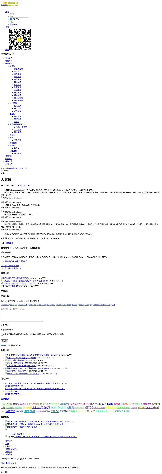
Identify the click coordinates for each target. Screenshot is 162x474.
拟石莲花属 (18, 69)
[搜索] (22, 54)
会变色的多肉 (33, 404)
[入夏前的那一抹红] (13, 366)
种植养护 (8, 61)
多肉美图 (27, 407)
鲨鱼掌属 (17, 130)
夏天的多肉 (108, 404)
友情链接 (8, 454)
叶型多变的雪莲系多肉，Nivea (43, 355)
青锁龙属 (17, 82)
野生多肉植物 (101, 411)
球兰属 (16, 148)
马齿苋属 (17, 153)
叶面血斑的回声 (11, 268)
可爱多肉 (64, 404)
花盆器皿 (64, 411)
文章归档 (8, 452)
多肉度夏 (138, 404)
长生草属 (17, 93)
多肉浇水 (10, 407)
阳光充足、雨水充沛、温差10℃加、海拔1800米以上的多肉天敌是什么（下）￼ (36, 383)
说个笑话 (82, 411)
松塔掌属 (17, 132)
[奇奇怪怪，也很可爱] (10, 283)
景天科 (12, 66)
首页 (2, 168)
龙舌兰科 (13, 143)
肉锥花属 (17, 119)
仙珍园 (23, 404)
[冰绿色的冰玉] (11, 371)
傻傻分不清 (45, 404)
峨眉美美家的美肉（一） (15, 394)
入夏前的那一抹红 (29, 366)
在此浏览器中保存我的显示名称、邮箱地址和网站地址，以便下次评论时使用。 (34, 334)
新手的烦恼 (111, 407)
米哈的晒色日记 (21, 278)
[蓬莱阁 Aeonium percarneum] (16, 368)
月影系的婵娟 (10, 266)
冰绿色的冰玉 (23, 371)
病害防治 (142, 407)
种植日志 (8, 161)
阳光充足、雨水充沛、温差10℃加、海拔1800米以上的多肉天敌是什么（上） (35, 389)
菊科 (11, 138)
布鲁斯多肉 (79, 408)
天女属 (16, 122)
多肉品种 (8, 63)
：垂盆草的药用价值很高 (24, 427)
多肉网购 (18, 408)
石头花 (149, 407)
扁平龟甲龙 (16, 286)
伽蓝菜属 (17, 87)
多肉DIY (8, 156)
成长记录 (89, 407)
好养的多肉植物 (58, 407)
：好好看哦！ (19, 434)
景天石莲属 (18, 98)
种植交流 (10, 411)
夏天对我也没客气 (12, 391)
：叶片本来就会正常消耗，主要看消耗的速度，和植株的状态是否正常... (45, 437)
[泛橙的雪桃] (10, 360)
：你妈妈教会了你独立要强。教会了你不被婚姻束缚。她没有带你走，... (43, 422)
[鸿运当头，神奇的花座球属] (12, 281)
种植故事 (29, 411)
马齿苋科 (13, 151)
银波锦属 (17, 95)
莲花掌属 (17, 77)
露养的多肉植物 (122, 411)
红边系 (38, 411)
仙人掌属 (17, 106)
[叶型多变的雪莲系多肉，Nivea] (18, 355)
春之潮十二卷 (23, 363)
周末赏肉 (96, 404)
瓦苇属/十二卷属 (20, 127)
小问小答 (8, 164)
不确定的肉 (6, 404)
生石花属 (17, 116)
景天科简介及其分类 (31, 374)
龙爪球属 (17, 111)
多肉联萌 (4, 5)
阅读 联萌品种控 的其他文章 (16, 261)
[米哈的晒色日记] (8, 278)
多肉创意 (118, 404)
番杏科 (12, 114)
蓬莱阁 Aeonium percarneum (38, 368)
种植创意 (20, 411)
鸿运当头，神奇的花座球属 (34, 281)
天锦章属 (17, 90)
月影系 (134, 407)
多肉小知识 (128, 404)
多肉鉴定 (36, 407)
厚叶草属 (17, 74)
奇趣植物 (9, 243)
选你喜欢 (5, 399)
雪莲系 (111, 411)
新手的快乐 (99, 407)
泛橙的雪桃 (20, 360)
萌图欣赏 (8, 159)
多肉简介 (8, 58)
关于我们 (8, 441)
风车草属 (17, 79)
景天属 (16, 71)
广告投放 (8, 446)
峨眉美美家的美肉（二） (15, 386)
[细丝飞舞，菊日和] (13, 358)
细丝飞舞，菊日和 (29, 358)
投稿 (7, 444)
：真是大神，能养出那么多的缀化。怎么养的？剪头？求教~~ (38, 424)
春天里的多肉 (123, 407)
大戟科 (12, 135)
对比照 (70, 407)
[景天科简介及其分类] (14, 374)
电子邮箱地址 (7, 330)
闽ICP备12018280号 (8, 463)
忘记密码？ (14, 24)
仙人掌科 (13, 103)
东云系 (16, 404)
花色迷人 (73, 411)
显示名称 (5, 325)
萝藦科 (12, 145)
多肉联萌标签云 (11, 449)
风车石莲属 (18, 101)
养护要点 (55, 404)
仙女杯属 (17, 85)
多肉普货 (147, 404)
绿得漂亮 (46, 411)
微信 (7, 50)
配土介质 (91, 411)
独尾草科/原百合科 (17, 124)
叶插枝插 (72, 404)
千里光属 (17, 140)
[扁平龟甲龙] (6, 286)
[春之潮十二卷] (11, 363)
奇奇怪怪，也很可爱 (27, 283)
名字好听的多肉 (84, 404)
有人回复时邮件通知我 (12, 345)
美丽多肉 (55, 411)
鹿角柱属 (17, 108)
